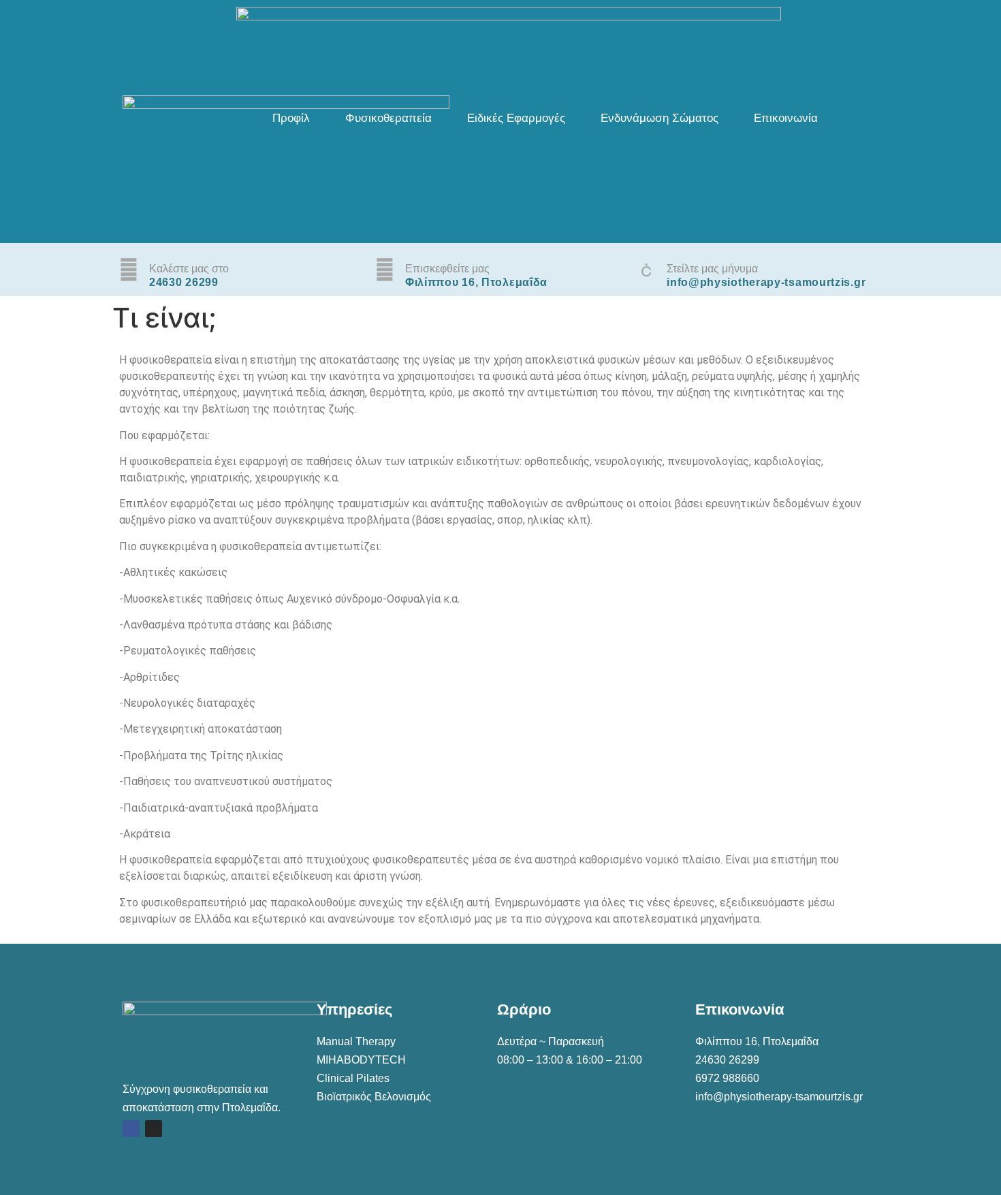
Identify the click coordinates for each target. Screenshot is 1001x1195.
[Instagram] (153, 1128)
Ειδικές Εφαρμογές (516, 118)
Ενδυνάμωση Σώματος (659, 118)
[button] (294, 118)
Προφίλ (291, 118)
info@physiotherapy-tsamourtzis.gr (779, 1096)
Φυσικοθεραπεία (388, 118)
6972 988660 (727, 1078)
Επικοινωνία (786, 118)
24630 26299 (727, 1060)
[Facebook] (131, 1128)
